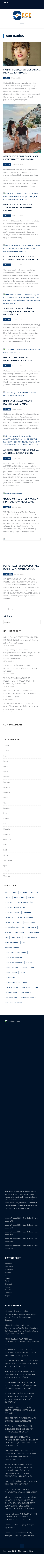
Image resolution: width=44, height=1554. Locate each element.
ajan (14, 892)
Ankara (7, 78)
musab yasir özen (11, 967)
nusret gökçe (10, 977)
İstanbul (6, 808)
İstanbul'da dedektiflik (13, 1002)
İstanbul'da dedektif (28, 997)
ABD (7, 892)
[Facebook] (17, 6)
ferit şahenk (19, 932)
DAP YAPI (9, 902)
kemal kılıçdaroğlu (12, 947)
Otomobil (7, 839)
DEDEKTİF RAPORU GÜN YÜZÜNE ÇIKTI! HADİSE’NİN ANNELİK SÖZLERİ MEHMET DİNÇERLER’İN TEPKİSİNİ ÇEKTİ (21, 1385)
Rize (5, 845)
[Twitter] (20, 6)
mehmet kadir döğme (13, 962)
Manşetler (7, 834)
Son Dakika (7, 860)
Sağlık (5, 850)
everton (8, 932)
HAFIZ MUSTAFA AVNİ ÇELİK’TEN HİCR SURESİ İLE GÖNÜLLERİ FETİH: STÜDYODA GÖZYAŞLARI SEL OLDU (21, 1517)
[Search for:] (10, 2)
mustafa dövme (28, 967)
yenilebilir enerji (11, 992)
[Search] (39, 2)
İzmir (5, 813)
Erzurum (6, 787)
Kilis (4, 824)
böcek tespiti (19, 897)
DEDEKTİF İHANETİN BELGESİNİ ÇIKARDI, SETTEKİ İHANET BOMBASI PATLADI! (20, 1410)
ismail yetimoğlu (11, 942)
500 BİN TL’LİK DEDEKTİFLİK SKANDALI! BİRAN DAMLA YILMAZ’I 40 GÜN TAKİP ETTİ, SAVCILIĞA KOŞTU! (21, 694)
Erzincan (6, 782)
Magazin (7, 165)
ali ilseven (23, 892)
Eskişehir (6, 792)
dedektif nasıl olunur (13, 922)
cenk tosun (32, 897)
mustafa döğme (11, 972)
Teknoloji (6, 871)
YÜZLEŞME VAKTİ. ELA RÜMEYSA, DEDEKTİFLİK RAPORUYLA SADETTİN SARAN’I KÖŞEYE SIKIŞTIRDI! (19, 681)
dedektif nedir (29, 922)
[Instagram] (26, 6)
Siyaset (6, 855)
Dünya (5, 766)
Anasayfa (8, 1264)
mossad (29, 962)
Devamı (27, 1208)
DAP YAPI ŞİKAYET (12, 912)
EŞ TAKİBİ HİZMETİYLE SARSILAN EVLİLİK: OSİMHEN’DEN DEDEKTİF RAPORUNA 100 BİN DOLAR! (19, 1429)
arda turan (35, 892)
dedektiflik (9, 917)
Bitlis (5, 756)
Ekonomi (6, 777)
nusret (23, 972)
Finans (5, 798)
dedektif (27, 912)
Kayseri (6, 819)
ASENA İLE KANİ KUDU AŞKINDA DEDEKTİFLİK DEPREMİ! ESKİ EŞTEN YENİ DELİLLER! (20, 668)
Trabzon (6, 876)
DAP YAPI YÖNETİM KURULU (16, 907)
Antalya (6, 751)
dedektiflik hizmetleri (25, 917)
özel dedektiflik (11, 997)
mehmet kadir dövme (13, 957)
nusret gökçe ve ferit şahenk (16, 982)
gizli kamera (16, 937)
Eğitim (5, 771)
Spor (5, 866)
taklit (36, 987)
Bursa (5, 761)
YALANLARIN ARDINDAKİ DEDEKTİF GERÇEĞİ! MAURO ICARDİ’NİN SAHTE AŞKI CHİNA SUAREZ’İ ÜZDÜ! (20, 706)
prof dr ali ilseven (11, 987)
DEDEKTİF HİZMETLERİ (14, 927)
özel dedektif (26, 992)
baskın (7, 897)
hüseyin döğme (31, 937)
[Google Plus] (23, 6)
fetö (6, 937)
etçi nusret (32, 927)
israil (23, 942)
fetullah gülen (33, 932)
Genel (5, 803)
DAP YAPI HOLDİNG (25, 902)
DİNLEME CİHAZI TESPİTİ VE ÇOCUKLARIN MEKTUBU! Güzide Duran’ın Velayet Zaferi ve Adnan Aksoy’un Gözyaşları (20, 640)
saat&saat (26, 987)
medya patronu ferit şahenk (15, 952)
